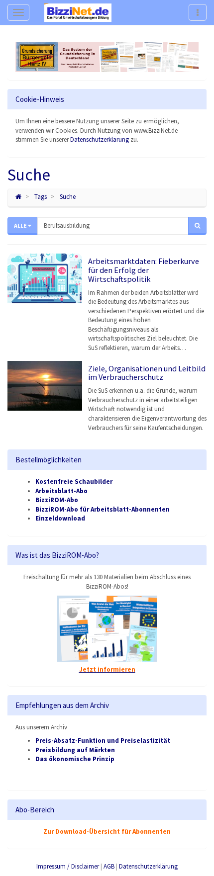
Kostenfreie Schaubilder (73, 481)
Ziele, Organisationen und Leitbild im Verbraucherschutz (147, 372)
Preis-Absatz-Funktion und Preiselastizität (102, 740)
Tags (40, 196)
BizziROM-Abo (56, 500)
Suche (68, 196)
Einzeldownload (60, 518)
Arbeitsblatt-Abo (61, 491)
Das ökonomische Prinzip (74, 759)
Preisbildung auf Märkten (75, 750)
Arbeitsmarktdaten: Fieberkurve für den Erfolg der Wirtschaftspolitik (143, 270)
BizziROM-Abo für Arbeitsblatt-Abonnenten (102, 509)
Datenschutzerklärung (99, 139)
